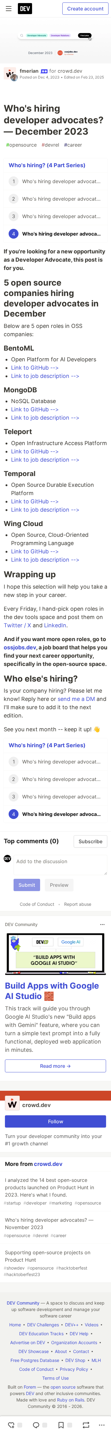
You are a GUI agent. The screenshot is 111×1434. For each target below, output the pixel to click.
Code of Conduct (37, 904)
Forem (30, 1387)
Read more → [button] (55, 1066)
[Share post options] (102, 1425)
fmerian (29, 71)
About (61, 1351)
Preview (59, 885)
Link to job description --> (45, 376)
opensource (21, 145)
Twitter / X (17, 625)
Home (15, 1324)
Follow (55, 1121)
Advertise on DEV (27, 1342)
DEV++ (72, 1324)
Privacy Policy (74, 1369)
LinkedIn (55, 625)
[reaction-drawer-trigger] (15, 1425)
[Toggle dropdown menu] (102, 924)
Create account (85, 9)
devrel (50, 145)
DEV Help (79, 1333)
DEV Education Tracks (41, 1333)
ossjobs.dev (20, 647)
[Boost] (86, 1425)
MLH (96, 1360)
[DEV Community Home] (25, 8)
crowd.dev (70, 71)
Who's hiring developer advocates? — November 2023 (48, 1227)
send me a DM (76, 699)
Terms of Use (55, 1378)
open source (63, 1387)
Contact (81, 1351)
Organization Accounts (74, 1342)
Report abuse (77, 904)
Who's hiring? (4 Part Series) (47, 165)
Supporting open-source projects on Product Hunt (47, 1263)
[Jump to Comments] (39, 1425)
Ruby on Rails (70, 1399)
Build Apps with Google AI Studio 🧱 (52, 991)
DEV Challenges (43, 1324)
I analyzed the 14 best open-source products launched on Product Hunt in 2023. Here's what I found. (52, 1191)
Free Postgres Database (34, 1360)
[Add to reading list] (64, 1425)
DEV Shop (75, 1360)
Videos (91, 1324)
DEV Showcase (33, 1351)
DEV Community (23, 1302)
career (73, 145)
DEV (30, 1393)
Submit (26, 885)
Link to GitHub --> (35, 367)
